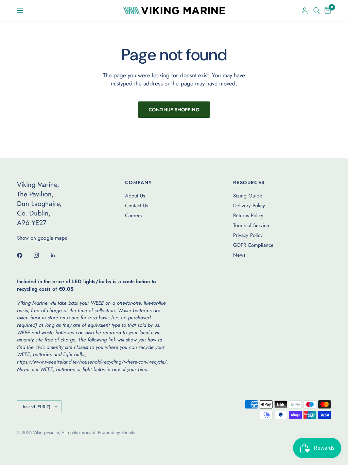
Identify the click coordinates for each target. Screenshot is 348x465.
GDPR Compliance (253, 245)
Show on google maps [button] (42, 238)
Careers (133, 215)
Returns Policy (248, 215)
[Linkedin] (57, 255)
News (239, 255)
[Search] (316, 10)
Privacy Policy (248, 235)
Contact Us (136, 205)
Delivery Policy (249, 205)
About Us (135, 195)
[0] (326, 10)
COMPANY (138, 182)
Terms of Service (251, 225)
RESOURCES (249, 182)
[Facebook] (24, 255)
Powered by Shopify (116, 432)
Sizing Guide (247, 195)
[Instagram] (41, 255)
